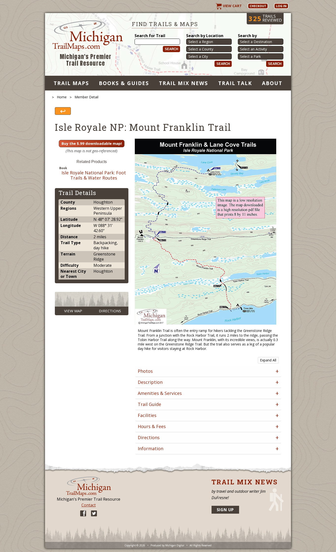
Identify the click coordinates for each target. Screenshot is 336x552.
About (272, 83)
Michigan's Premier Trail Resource (86, 60)
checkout (258, 6)
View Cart (232, 5)
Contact (88, 505)
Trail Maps (71, 83)
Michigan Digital (174, 545)
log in (281, 6)
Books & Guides (124, 83)
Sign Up (225, 509)
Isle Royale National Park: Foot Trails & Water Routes (93, 175)
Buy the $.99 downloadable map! (91, 143)
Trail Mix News (183, 83)
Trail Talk (235, 83)
